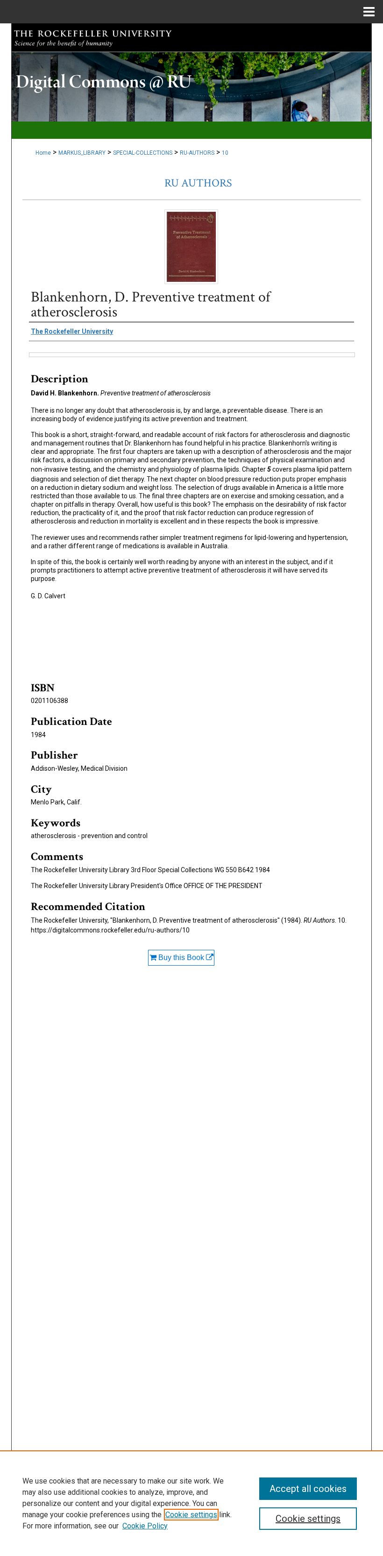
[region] (191, 1503)
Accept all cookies (308, 1488)
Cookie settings (191, 1514)
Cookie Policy (145, 1525)
